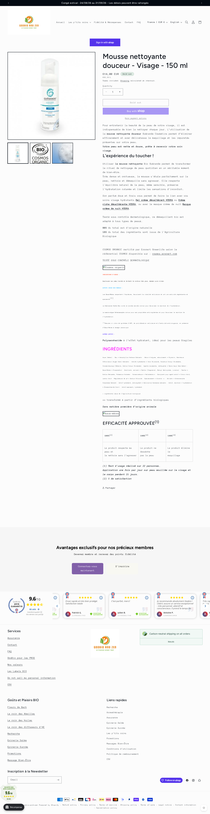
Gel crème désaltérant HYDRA (154, 200)
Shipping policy (129, 805)
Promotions (14, 753)
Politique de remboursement (123, 754)
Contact (12, 645)
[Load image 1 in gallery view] (18, 153)
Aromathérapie (115, 712)
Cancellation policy (106, 808)
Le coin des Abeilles (21, 714)
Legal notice (165, 805)
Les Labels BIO (17, 671)
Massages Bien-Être (118, 743)
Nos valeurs (15, 664)
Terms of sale (148, 805)
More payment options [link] (136, 118)
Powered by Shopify (49, 805)
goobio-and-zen (30, 805)
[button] (79, 22)
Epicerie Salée (17, 740)
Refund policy (70, 805)
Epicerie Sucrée (18, 747)
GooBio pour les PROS (21, 658)
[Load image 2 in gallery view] (40, 153)
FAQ (10, 651)
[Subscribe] (58, 779)
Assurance (14, 638)
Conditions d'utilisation (121, 749)
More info (171, 641)
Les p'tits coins (116, 733)
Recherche (14, 733)
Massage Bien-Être (19, 760)
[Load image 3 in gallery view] (62, 153)
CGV (10, 684)
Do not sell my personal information (32, 678)
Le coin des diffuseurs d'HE (26, 727)
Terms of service (108, 805)
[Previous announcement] (8, 3)
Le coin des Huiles (20, 720)
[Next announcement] (201, 3)
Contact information (185, 805)
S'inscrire (122, 566)
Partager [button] (110, 488)
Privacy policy (88, 805)
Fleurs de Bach (17, 707)
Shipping (124, 81)
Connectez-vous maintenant (87, 568)
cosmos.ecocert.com (164, 253)
